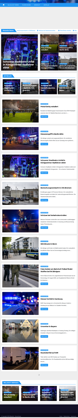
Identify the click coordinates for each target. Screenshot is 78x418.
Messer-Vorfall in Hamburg (51, 299)
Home (60, 416)
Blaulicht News (13, 5)
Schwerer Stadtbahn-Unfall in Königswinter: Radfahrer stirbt (49, 67)
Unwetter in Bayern (49, 326)
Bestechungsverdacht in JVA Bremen (17, 66)
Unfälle (46, 5)
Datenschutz (67, 416)
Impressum (73, 416)
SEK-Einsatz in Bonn (49, 244)
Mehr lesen (44, 116)
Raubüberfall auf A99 (49, 353)
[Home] (3, 5)
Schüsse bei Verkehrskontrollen (30, 87)
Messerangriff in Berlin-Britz (66, 49)
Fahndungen (26, 5)
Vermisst (37, 5)
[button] (35, 52)
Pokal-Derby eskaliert (46, 49)
